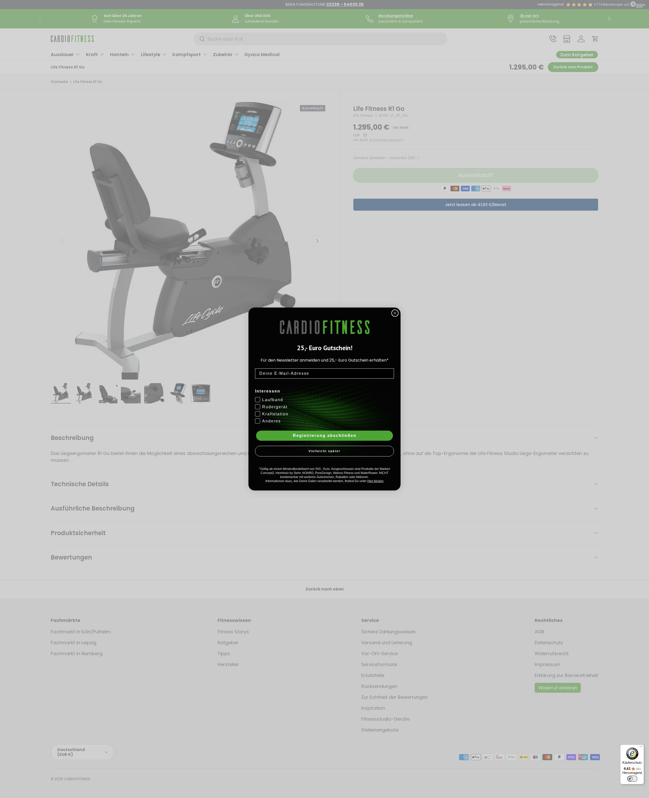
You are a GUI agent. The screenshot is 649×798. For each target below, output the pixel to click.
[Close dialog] (395, 313)
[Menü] (641, 748)
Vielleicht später (324, 451)
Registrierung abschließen (324, 435)
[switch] (632, 779)
